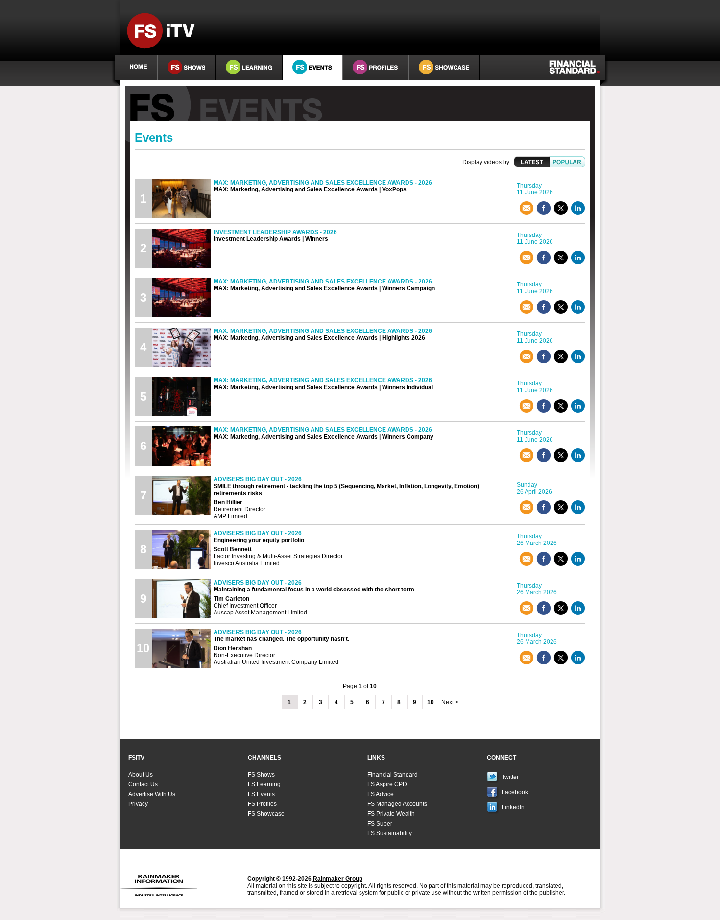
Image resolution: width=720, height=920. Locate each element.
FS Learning (264, 784)
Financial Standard (392, 774)
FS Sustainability (389, 833)
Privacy (138, 804)
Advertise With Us (151, 794)
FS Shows (261, 774)
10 (430, 702)
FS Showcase (266, 813)
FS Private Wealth (391, 813)
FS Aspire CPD (387, 784)
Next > (449, 702)
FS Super (379, 823)
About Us (140, 774)
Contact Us (143, 784)
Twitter (510, 777)
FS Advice (380, 794)
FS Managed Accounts (397, 804)
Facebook (515, 792)
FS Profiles (262, 804)
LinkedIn (513, 807)
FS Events (261, 794)
